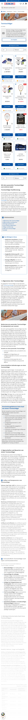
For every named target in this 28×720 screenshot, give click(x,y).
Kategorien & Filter (14, 45)
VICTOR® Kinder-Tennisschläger (7, 126)
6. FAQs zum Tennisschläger (9, 228)
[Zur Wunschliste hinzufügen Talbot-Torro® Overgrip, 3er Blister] (25, 124)
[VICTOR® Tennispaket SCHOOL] (20, 61)
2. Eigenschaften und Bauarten (9, 222)
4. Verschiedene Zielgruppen (9, 225)
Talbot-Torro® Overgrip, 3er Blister (21, 126)
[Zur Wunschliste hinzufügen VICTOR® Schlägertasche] (25, 152)
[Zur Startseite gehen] (9, 4)
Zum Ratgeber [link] (14, 39)
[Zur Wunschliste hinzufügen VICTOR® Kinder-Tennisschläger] (12, 124)
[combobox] (14, 7)
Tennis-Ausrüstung (8, 285)
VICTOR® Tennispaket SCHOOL (20, 68)
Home (4, 11)
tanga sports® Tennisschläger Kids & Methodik (20, 97)
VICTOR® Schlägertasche (20, 154)
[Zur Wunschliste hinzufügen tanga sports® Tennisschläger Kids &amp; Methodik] (25, 94)
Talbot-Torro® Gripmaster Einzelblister (7, 155)
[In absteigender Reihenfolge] (25, 50)
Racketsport (9, 11)
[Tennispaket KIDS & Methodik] (7, 61)
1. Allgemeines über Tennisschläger (10, 220)
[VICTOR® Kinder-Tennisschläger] (7, 119)
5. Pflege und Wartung (7, 227)
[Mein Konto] (23, 4)
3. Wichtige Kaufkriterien (8, 224)
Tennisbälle (4, 200)
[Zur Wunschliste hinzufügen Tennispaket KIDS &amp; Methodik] (12, 66)
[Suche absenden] (2, 7)
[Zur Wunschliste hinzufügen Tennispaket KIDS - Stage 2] (12, 94)
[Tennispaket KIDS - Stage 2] (7, 89)
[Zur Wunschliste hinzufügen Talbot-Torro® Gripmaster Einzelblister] (12, 152)
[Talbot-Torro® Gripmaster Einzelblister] (7, 147)
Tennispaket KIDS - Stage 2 (7, 96)
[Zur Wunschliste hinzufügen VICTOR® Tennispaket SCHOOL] (25, 66)
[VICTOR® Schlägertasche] (20, 147)
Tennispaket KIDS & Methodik (7, 68)
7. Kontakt (4, 230)
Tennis (14, 11)
